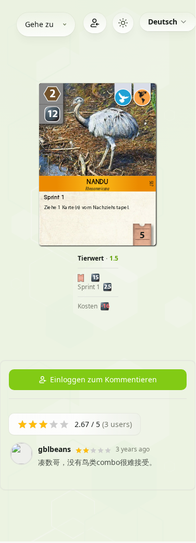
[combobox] (168, 21)
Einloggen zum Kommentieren (103, 379)
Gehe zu (39, 24)
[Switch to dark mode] (123, 22)
